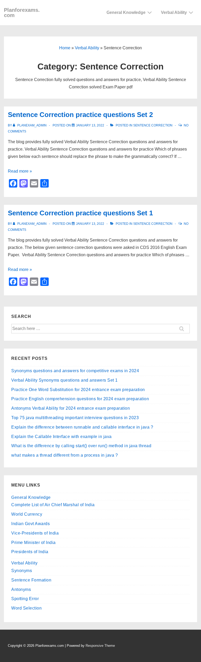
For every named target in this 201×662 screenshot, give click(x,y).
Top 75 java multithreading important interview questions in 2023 (75, 417)
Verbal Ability (174, 12)
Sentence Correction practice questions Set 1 (80, 213)
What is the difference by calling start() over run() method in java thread (81, 446)
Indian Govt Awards (30, 523)
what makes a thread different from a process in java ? (64, 455)
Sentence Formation (31, 580)
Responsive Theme (100, 646)
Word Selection (26, 608)
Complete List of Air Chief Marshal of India (53, 505)
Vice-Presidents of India (35, 533)
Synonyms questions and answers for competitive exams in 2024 (75, 371)
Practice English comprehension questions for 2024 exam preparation (80, 399)
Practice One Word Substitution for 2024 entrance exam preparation (78, 389)
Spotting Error (25, 598)
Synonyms (21, 570)
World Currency (26, 514)
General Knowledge (126, 12)
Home (64, 48)
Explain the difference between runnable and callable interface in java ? (82, 427)
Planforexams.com (22, 12)
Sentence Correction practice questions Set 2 (80, 115)
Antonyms (21, 589)
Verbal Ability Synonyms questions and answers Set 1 (64, 380)
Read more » (20, 171)
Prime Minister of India (33, 542)
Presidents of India (29, 551)
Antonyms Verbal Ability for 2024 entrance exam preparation (70, 408)
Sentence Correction (152, 125)
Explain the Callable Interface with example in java (61, 436)
